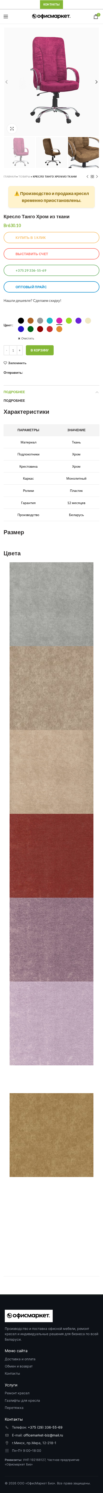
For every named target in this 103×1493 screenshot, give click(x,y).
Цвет (8, 325)
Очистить (27, 338)
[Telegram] (27, 372)
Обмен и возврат (19, 1366)
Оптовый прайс (31, 287)
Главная (10, 176)
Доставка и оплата (20, 1359)
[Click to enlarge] (12, 128)
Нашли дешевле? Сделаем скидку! (32, 300)
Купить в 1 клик (31, 237)
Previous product (87, 176)
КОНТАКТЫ (51, 4)
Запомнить (17, 363)
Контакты (12, 1373)
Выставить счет (32, 254)
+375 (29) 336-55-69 (45, 1427)
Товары (24, 176)
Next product (97, 176)
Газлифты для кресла (22, 1400)
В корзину (40, 350)
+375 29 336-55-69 (31, 270)
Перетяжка (14, 1408)
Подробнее (14, 392)
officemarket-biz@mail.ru (43, 1435)
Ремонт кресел (17, 1393)
